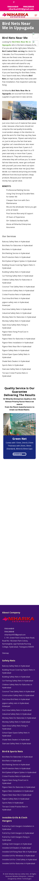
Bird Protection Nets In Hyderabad (16, 257)
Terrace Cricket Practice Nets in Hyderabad (15, 374)
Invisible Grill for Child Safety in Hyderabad (19, 859)
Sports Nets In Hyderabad (12, 365)
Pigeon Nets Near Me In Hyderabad (16, 346)
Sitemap (5, 653)
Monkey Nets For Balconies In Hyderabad (19, 317)
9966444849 (17, 454)
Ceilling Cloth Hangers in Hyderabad (17, 844)
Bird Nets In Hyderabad (11, 249)
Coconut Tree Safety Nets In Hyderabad (18, 286)
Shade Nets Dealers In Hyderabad (16, 361)
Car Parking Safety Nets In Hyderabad (17, 276)
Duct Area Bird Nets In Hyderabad (16, 298)
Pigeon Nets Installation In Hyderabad (17, 342)
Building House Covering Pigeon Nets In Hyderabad (18, 266)
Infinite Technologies (24, 879)
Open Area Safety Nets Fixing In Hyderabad (15, 326)
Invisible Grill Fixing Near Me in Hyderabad (19, 852)
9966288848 (9, 631)
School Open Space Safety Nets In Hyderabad (16, 356)
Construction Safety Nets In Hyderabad (18, 290)
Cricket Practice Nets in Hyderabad (16, 294)
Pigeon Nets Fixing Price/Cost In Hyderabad (15, 333)
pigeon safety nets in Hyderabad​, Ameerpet (15, 303)
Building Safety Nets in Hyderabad (16, 272)
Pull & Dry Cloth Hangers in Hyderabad (18, 833)
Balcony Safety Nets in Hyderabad (16, 241)
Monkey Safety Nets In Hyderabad (16, 321)
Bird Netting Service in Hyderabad (16, 253)
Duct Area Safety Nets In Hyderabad (16, 309)
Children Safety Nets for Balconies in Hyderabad (17, 281)
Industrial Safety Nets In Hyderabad (16, 313)
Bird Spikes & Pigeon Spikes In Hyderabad (19, 261)
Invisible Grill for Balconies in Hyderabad (18, 863)
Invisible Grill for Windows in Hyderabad (18, 855)
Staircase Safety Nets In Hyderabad (16, 369)
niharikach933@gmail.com (14, 634)
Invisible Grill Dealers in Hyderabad (16, 848)
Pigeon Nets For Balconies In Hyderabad (18, 339)
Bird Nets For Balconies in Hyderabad (17, 245)
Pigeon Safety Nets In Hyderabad (15, 350)
